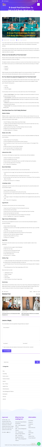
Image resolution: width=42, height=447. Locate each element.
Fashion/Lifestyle (6, 378)
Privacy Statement (31, 437)
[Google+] (37, 291)
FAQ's (29, 434)
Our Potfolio (30, 420)
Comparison (30, 424)
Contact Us (30, 422)
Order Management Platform (8, 391)
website (4, 399)
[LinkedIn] (38, 291)
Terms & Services (31, 427)
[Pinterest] (39, 291)
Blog (18, 40)
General (4, 381)
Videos (29, 431)
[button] (38, 443)
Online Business (6, 388)
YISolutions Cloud (34, 444)
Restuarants (5, 394)
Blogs (29, 425)
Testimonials (30, 432)
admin (14, 40)
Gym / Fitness (5, 383)
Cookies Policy (31, 436)
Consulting (5, 373)
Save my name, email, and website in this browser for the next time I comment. (18, 347)
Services (4, 396)
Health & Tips (5, 386)
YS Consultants (23, 444)
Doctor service (5, 376)
